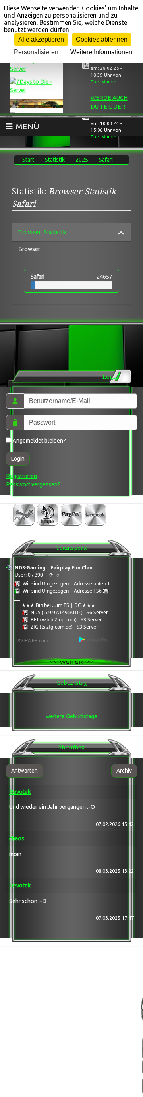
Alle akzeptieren (41, 39)
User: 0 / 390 (29, 574)
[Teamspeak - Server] (36, 63)
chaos (16, 838)
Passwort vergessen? (33, 484)
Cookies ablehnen (102, 39)
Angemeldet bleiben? (38, 440)
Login (18, 458)
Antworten (24, 770)
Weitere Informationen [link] (101, 52)
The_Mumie (103, 81)
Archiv (124, 770)
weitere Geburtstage (71, 716)
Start (28, 159)
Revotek (20, 792)
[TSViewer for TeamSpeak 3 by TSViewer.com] (28, 639)
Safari (106, 159)
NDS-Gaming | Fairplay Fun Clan (54, 567)
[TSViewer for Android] (94, 639)
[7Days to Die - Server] (36, 85)
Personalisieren (36, 52)
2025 (81, 159)
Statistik (55, 159)
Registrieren (21, 476)
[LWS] (36, 102)
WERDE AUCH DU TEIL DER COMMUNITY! (109, 106)
